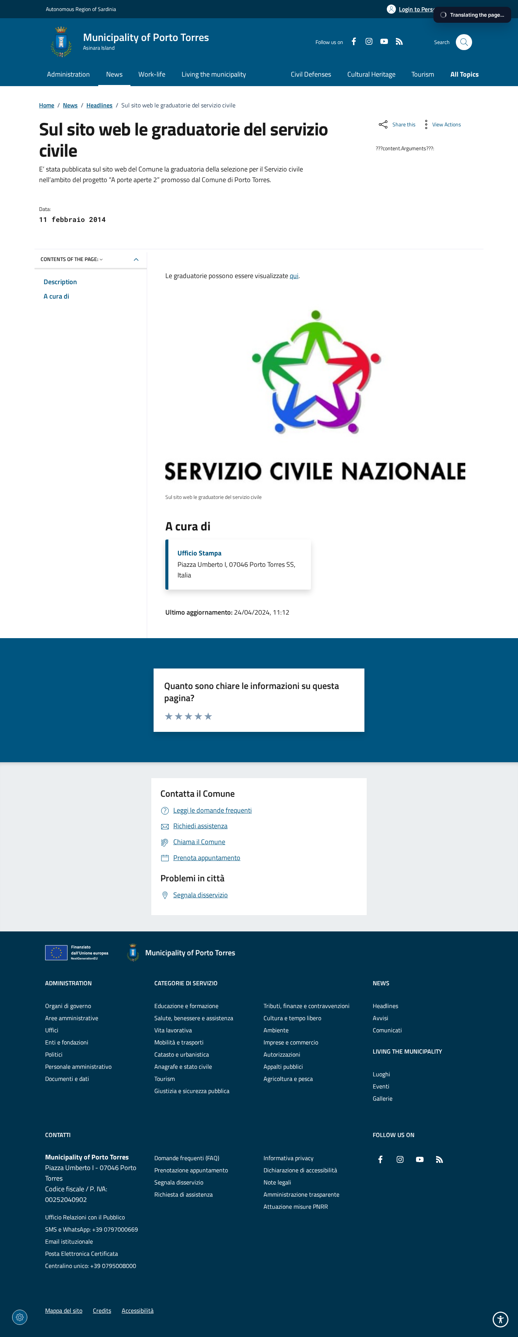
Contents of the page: (69, 259)
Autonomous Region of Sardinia (81, 9)
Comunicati (387, 1030)
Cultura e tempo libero (292, 1017)
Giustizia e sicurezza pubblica (191, 1090)
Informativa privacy (289, 1157)
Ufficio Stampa (199, 553)
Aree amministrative (71, 1017)
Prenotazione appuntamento (191, 1170)
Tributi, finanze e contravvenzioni (307, 1005)
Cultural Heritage (371, 74)
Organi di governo (68, 1005)
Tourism (422, 74)
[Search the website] (464, 42)
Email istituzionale (69, 1241)
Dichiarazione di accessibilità (300, 1170)
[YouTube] (381, 42)
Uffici (51, 1030)
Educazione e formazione (186, 1005)
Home (46, 105)
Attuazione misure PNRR (296, 1206)
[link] (315, 395)
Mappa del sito (63, 1310)
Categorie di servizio (186, 983)
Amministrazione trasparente (301, 1194)
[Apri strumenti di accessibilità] (500, 1319)
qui (294, 276)
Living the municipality (407, 1051)
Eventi (381, 1086)
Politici (54, 1054)
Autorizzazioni (282, 1054)
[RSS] (396, 42)
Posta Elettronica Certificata (81, 1253)
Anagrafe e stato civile (183, 1066)
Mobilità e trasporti (179, 1042)
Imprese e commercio (291, 1042)
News (70, 105)
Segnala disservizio (178, 1182)
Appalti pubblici (283, 1066)
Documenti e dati (67, 1078)
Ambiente (276, 1030)
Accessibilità (138, 1310)
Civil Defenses (311, 74)
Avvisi (380, 1017)
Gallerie (382, 1098)
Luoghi (381, 1074)
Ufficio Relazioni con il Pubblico (85, 1217)
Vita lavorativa (173, 1030)
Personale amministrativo (78, 1066)
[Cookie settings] (19, 1317)
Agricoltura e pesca (288, 1078)
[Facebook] (350, 42)
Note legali (277, 1182)
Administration (68, 983)
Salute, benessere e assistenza (193, 1017)
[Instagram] (366, 42)
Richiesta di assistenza (183, 1194)
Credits (102, 1310)
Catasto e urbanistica (181, 1054)
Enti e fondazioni (66, 1042)
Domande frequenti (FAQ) (186, 1157)
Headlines (99, 105)
